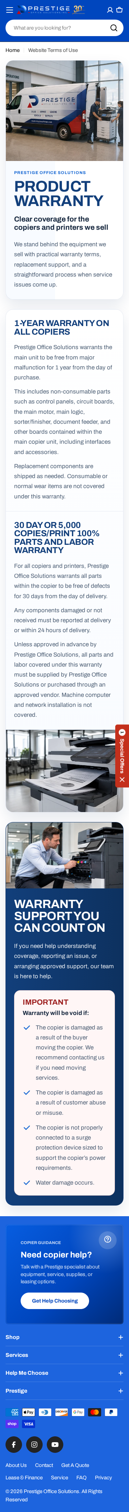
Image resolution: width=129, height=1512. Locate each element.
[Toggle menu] (10, 10)
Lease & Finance (24, 1477)
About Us (16, 1465)
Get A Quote (75, 1465)
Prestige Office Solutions (51, 1491)
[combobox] (64, 28)
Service (59, 1477)
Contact (44, 1465)
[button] (122, 756)
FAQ (81, 1477)
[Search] (114, 28)
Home (13, 50)
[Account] (110, 10)
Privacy (103, 1477)
